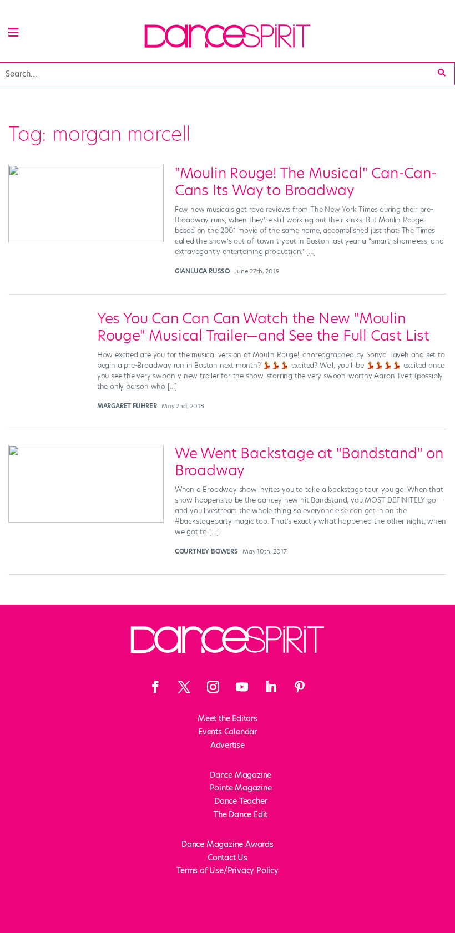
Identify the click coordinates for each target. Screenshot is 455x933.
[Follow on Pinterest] (299, 687)
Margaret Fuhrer (127, 406)
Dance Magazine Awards (227, 844)
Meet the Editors (227, 718)
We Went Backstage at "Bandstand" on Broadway (309, 461)
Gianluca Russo (202, 271)
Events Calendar (227, 731)
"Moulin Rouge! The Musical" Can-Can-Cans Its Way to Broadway (306, 181)
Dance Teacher (240, 801)
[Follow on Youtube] (242, 687)
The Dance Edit (240, 814)
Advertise (227, 745)
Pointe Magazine (241, 787)
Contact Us (227, 857)
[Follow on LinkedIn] (271, 687)
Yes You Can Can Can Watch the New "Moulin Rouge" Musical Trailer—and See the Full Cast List (263, 327)
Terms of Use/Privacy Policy (227, 870)
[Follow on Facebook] (155, 687)
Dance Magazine (240, 774)
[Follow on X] (184, 687)
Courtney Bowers (206, 551)
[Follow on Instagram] (213, 687)
